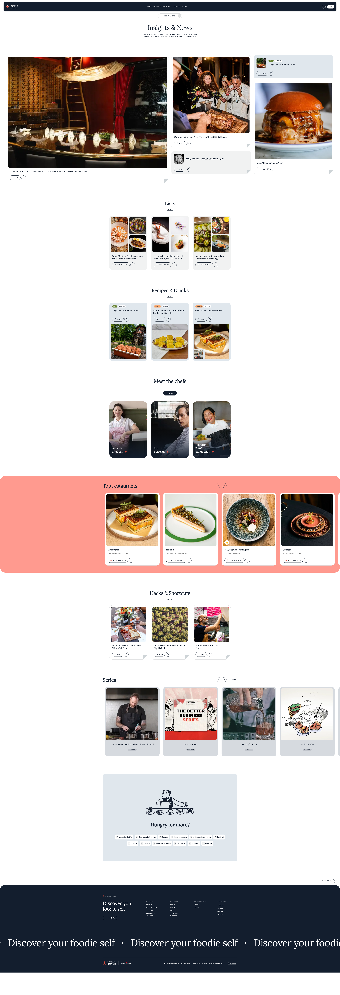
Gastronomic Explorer (147, 837)
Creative (134, 843)
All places (149, 915)
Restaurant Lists (165, 6)
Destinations (150, 913)
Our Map (156, 6)
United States (233, 963)
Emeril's (170, 550)
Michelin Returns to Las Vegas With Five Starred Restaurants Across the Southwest (48, 171)
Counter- (287, 550)
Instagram (220, 905)
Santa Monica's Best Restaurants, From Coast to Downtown (127, 257)
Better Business (190, 744)
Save (23, 177)
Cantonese (181, 843)
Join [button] (330, 6)
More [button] (131, 560)
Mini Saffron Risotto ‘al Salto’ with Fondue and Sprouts (168, 311)
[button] (324, 6)
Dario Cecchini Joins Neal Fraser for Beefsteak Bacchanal (200, 137)
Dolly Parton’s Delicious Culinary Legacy (205, 158)
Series (172, 910)
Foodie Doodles (307, 744)
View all (170, 210)
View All (171, 393)
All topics (173, 915)
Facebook (220, 908)
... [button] (132, 264)
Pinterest (220, 914)
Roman (165, 837)
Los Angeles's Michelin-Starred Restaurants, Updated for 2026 (168, 257)
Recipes (172, 907)
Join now (111, 918)
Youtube (220, 911)
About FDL (197, 904)
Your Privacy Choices (199, 963)
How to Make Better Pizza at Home (209, 647)
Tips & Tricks (174, 913)
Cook (264, 73)
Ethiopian (195, 843)
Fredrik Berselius (159, 449)
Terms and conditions (171, 963)
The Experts (177, 6)
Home (149, 6)
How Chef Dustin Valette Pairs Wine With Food (126, 647)
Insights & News (169, 16)
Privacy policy (186, 963)
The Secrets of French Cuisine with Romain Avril (132, 744)
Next (224, 485)
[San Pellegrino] (126, 964)
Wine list (208, 843)
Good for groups (180, 837)
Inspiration (186, 6)
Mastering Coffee (125, 837)
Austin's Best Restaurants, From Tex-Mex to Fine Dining (210, 257)
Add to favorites (119, 560)
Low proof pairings (248, 744)
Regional (220, 837)
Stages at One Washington (236, 550)
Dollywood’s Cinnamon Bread (282, 64)
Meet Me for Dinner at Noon (270, 163)
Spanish (146, 843)
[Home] (12, 6)
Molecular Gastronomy (202, 837)
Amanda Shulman (117, 449)
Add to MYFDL (122, 265)
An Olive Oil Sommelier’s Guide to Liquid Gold (169, 647)
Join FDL (196, 907)
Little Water (113, 550)
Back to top (326, 881)
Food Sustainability (163, 843)
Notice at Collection (216, 963)
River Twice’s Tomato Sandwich (209, 310)
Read (16, 178)
